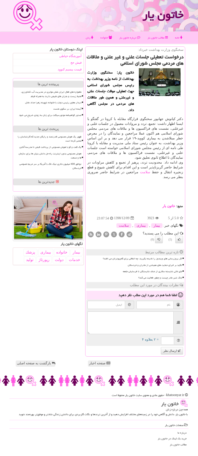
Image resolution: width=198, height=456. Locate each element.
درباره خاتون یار (128, 37)
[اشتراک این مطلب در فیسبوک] (121, 234)
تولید (29, 260)
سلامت (145, 172)
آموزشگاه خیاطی (70, 56)
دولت (59, 260)
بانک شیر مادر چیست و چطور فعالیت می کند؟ (160, 277)
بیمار (157, 225)
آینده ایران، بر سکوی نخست (67, 108)
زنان (88, 37)
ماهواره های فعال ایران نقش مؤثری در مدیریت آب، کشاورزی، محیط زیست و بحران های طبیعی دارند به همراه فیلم (51, 94)
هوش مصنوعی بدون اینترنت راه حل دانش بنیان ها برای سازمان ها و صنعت (50, 155)
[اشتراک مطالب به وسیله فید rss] (90, 234)
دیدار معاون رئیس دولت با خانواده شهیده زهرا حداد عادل (53, 102)
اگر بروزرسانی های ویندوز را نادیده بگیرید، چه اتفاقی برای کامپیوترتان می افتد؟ (142, 258)
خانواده (104, 37)
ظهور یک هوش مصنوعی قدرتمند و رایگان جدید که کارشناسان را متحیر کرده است (49, 138)
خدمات (74, 260)
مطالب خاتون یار (156, 37)
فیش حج (76, 62)
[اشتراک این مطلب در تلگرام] (129, 234)
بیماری (141, 225)
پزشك (30, 252)
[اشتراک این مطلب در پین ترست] (106, 234)
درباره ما (182, 432)
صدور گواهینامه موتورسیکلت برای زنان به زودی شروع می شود (50, 115)
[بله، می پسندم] (179, 239)
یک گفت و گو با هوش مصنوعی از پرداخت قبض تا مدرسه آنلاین (50, 147)
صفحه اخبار (97, 363)
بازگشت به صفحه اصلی (34, 363)
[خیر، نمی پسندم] (159, 239)
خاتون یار (163, 14)
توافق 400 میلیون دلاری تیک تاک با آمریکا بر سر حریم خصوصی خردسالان (50, 166)
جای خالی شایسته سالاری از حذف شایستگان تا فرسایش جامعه (152, 271)
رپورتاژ (44, 260)
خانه (177, 37)
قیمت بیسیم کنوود (70, 69)
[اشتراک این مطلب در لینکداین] (98, 234)
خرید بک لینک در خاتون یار (172, 438)
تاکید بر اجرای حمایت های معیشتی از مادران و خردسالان (155, 265)
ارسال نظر (170, 350)
